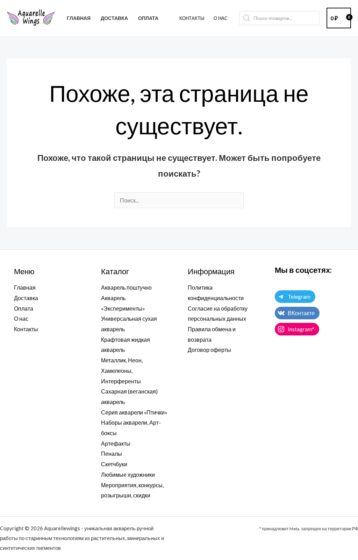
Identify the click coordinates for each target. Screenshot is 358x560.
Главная (25, 287)
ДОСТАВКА (114, 18)
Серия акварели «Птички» (134, 412)
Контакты (192, 18)
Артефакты (115, 443)
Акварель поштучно (126, 287)
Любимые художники (128, 474)
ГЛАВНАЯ (79, 18)
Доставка (26, 298)
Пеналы (111, 453)
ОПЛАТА (148, 18)
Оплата (23, 308)
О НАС (221, 18)
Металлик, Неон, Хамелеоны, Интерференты (122, 370)
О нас (21, 318)
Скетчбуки (114, 464)
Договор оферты (209, 349)
